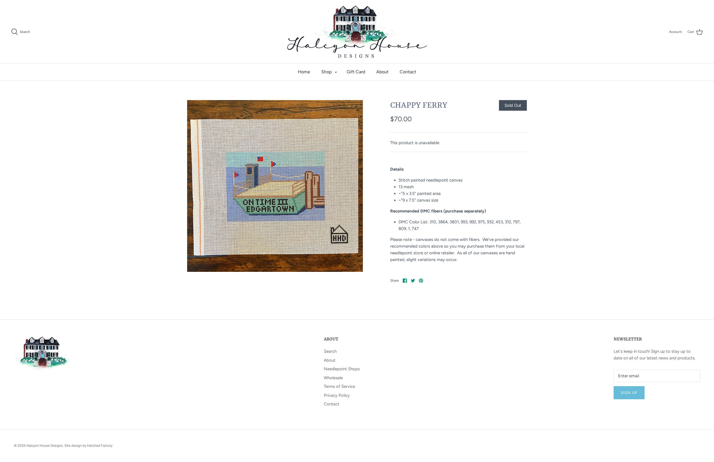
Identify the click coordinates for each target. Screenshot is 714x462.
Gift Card (356, 71)
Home (304, 71)
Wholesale (333, 377)
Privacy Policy (337, 395)
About (382, 71)
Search (330, 351)
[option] (275, 186)
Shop (326, 71)
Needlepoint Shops (342, 368)
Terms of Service (339, 386)
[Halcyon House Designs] (357, 32)
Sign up (629, 393)
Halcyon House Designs (44, 446)
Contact (408, 71)
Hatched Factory (99, 446)
